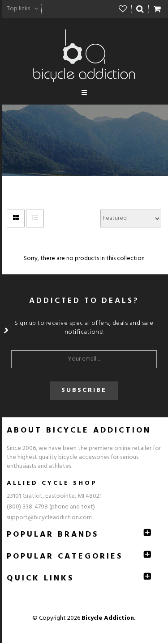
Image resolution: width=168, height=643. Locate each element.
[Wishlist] (123, 9)
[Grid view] (16, 218)
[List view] (35, 218)
